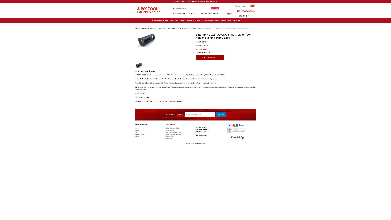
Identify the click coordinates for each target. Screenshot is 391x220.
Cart (136, 132)
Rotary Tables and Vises (210, 20)
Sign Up (221, 115)
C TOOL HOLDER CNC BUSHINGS (192, 28)
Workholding (174, 20)
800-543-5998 (248, 11)
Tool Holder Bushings (174, 28)
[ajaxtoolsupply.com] (148, 10)
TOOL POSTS (162, 28)
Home (137, 28)
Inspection (236, 20)
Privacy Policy (139, 134)
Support (244, 6)
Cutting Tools (226, 20)
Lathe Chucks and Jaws (159, 20)
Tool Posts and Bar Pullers (190, 20)
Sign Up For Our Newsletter (174, 114)
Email (137, 136)
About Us (238, 6)
